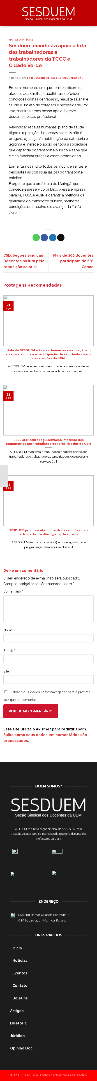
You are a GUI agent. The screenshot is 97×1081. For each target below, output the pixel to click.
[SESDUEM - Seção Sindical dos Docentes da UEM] (48, 13)
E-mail (9, 650)
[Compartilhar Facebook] (44, 238)
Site (6, 671)
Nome (9, 630)
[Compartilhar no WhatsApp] (36, 238)
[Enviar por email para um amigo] (61, 238)
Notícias (26, 39)
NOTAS (14, 39)
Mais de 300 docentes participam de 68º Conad (73, 261)
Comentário (13, 591)
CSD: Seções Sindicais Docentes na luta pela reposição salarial (23, 261)
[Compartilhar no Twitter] (52, 238)
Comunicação (73, 78)
